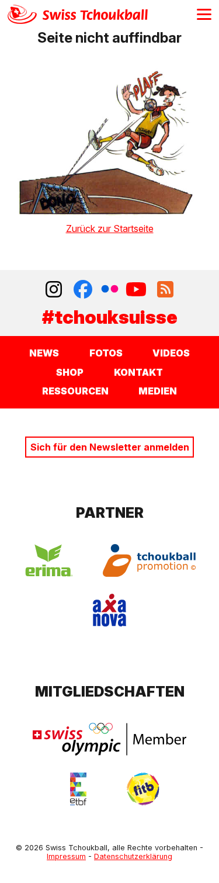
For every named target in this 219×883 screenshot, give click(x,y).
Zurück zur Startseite (110, 228)
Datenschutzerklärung (133, 856)
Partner (110, 512)
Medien (157, 391)
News (44, 353)
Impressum (66, 856)
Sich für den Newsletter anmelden (109, 447)
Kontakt (138, 372)
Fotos (106, 353)
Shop (70, 372)
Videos (171, 353)
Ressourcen (75, 391)
